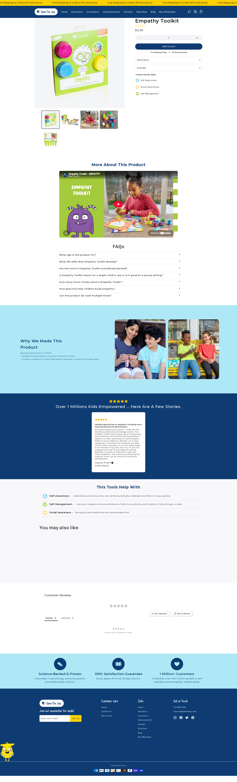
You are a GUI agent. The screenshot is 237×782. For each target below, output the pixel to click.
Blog (153, 11)
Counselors (93, 11)
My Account (106, 716)
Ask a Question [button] (160, 613)
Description (143, 60)
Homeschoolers (111, 11)
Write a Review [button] (183, 613)
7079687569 (180, 707)
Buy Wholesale (167, 11)
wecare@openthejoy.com (185, 711)
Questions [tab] (65, 618)
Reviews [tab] (49, 618)
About (104, 707)
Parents (128, 11)
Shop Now (141, 11)
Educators (77, 11)
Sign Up (76, 718)
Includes (141, 68)
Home (64, 11)
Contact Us (106, 711)
